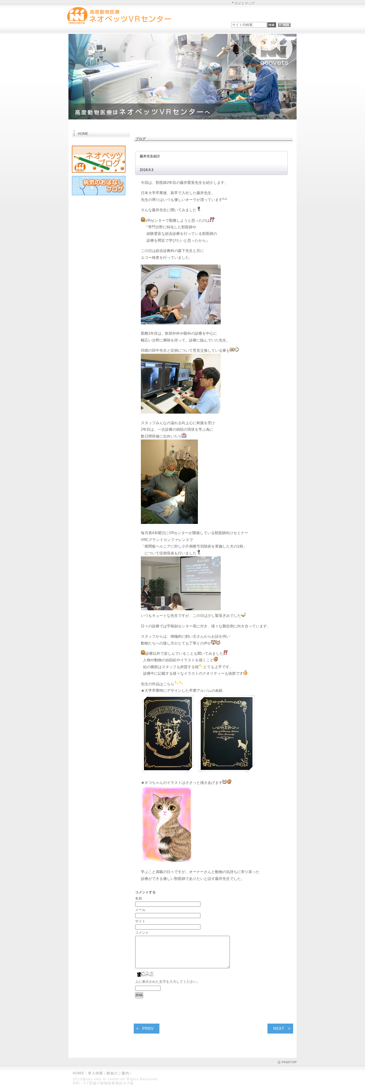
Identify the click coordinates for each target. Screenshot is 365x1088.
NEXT (279, 1028)
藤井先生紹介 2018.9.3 (214, 163)
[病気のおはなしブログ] (98, 196)
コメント (142, 932)
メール (140, 910)
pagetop (287, 1062)
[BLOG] (98, 173)
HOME (78, 1073)
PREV (148, 1028)
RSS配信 (284, 25)
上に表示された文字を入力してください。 (167, 981)
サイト (140, 921)
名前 (138, 898)
